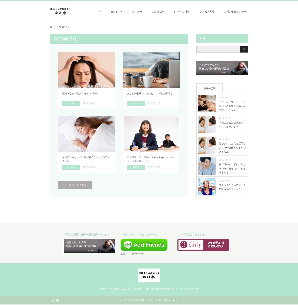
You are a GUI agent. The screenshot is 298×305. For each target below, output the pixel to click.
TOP (98, 11)
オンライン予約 (181, 11)
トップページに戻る (75, 185)
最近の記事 (209, 88)
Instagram (52, 300)
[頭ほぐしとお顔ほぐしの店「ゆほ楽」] (60, 11)
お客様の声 (158, 11)
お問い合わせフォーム (236, 11)
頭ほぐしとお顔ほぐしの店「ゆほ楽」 (145, 300)
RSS (58, 300)
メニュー (137, 11)
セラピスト (117, 11)
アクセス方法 (207, 11)
